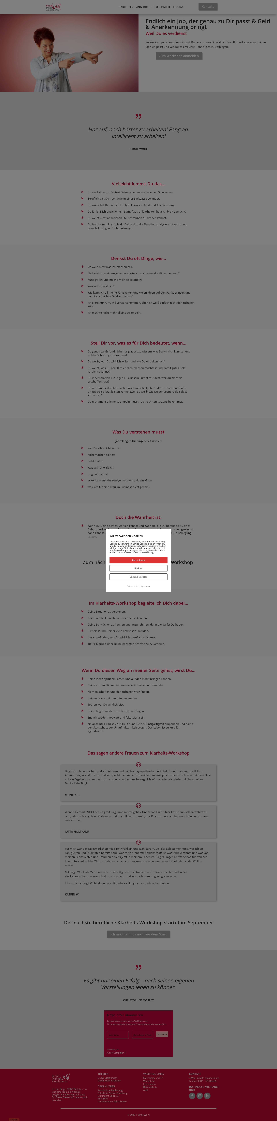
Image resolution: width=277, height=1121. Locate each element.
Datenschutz (132, 586)
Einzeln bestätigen (138, 576)
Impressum (145, 586)
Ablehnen (138, 568)
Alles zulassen (138, 560)
